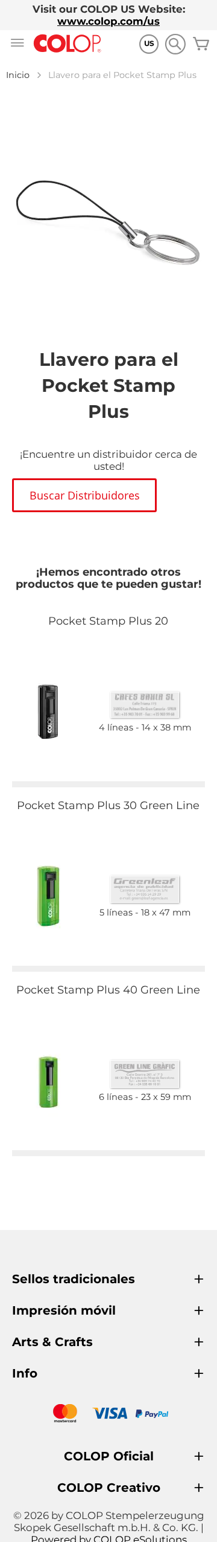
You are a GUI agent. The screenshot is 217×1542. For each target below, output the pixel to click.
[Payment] (108, 1414)
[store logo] (67, 44)
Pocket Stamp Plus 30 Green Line (108, 805)
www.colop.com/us (108, 21)
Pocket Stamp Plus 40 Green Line (108, 990)
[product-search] (175, 44)
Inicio (18, 75)
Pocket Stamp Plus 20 (108, 621)
